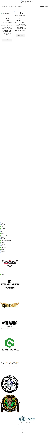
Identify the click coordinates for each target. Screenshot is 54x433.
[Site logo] (27, 1)
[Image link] (27, 418)
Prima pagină (4, 6)
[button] (7, 40)
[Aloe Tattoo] (26, 318)
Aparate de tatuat (13, 6)
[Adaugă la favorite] (7, 37)
